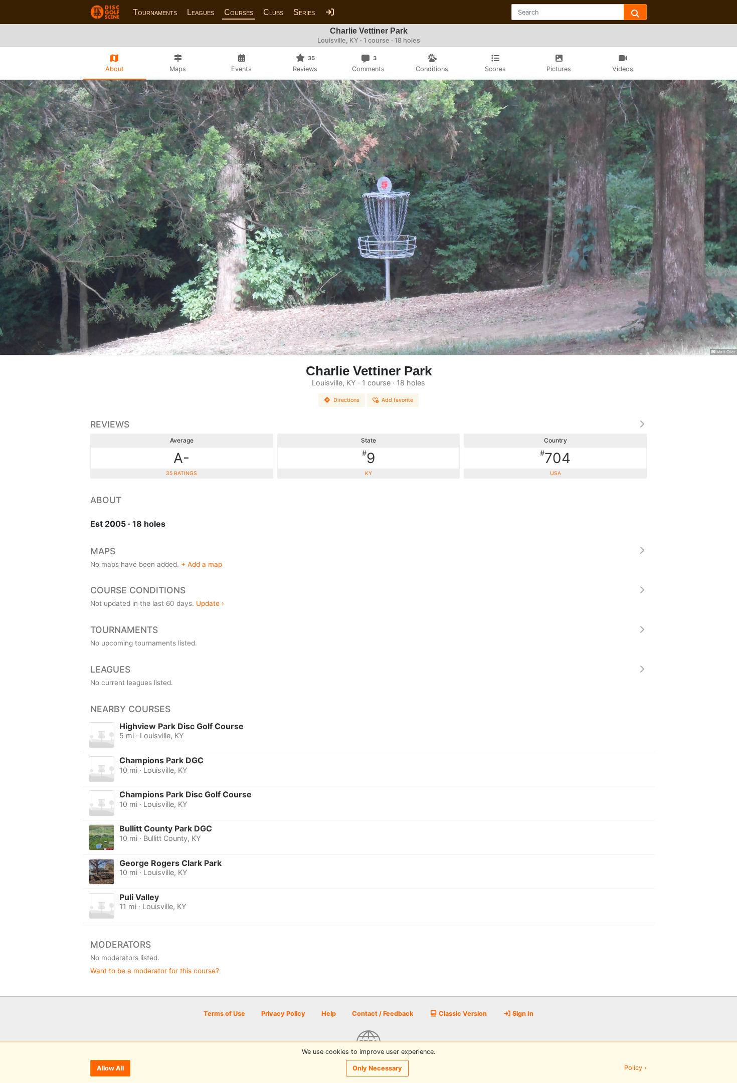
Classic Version (462, 1013)
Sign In (522, 1013)
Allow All (110, 1068)
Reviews (109, 424)
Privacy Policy (283, 1013)
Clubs (273, 12)
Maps (102, 551)
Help (328, 1013)
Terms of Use (224, 1013)
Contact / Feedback (382, 1013)
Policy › (635, 1068)
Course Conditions (138, 590)
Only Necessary (377, 1068)
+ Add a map (201, 564)
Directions (346, 399)
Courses (238, 12)
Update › (210, 603)
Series (304, 12)
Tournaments (155, 12)
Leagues (200, 12)
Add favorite (397, 399)
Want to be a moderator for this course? (154, 971)
